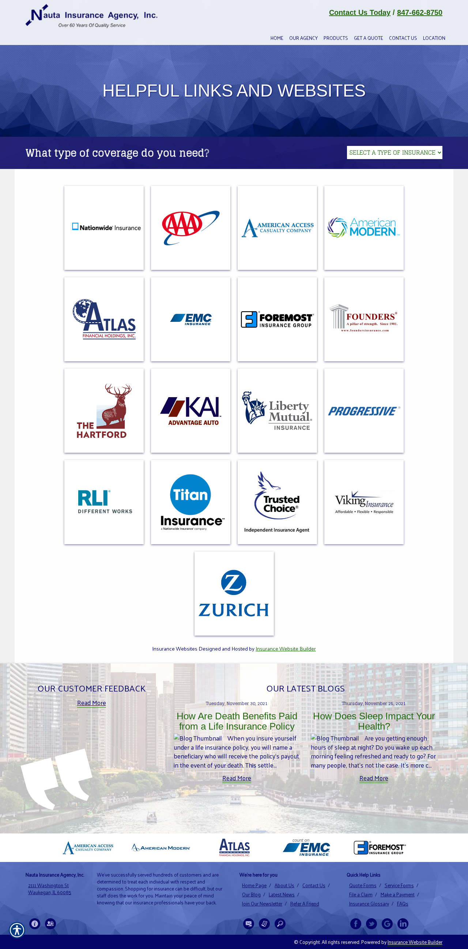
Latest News (282, 894)
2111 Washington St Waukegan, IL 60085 (49, 889)
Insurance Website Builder (286, 648)
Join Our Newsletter (262, 903)
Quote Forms (363, 885)
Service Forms (399, 885)
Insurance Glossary (369, 903)
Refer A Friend (304, 903)
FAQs (402, 903)
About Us (284, 885)
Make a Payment (398, 894)
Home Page (254, 885)
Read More (91, 703)
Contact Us (313, 885)
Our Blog (251, 894)
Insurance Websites (174, 648)
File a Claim (361, 894)
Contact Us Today (359, 12)
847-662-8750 (419, 12)
